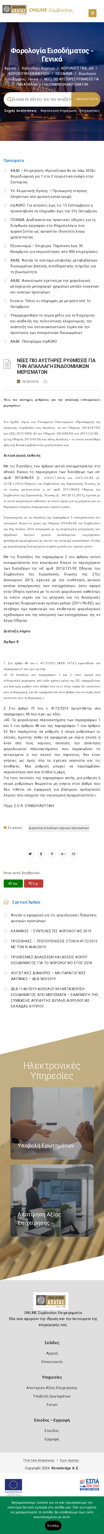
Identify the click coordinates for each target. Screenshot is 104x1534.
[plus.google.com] (63, 854)
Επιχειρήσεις (90, 110)
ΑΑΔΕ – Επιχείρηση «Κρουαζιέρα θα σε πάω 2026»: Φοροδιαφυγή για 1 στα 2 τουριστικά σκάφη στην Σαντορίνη (53, 176)
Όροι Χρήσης (69, 1460)
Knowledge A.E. (65, 1468)
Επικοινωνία (52, 1362)
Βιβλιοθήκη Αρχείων (38, 68)
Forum (52, 1405)
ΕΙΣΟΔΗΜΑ (64, 74)
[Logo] (52, 1303)
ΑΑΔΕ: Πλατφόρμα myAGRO (33, 341)
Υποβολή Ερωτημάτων (52, 1396)
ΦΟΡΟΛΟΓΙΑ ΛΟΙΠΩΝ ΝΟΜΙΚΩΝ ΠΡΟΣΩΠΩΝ (59, 828)
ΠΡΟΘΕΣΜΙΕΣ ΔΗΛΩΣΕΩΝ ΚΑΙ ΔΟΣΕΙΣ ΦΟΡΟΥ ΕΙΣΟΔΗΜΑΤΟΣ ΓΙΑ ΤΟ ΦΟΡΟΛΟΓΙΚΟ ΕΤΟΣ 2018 (51, 960)
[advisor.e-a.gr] (73, 854)
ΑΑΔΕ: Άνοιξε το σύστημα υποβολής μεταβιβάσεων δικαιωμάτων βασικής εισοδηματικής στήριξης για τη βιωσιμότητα (53, 266)
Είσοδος (52, 1431)
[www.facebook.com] (41, 854)
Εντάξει (53, 1525)
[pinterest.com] (52, 854)
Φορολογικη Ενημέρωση (58, 110)
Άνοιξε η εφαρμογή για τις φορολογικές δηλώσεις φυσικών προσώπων (54, 918)
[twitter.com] (30, 854)
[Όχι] (98, 1517)
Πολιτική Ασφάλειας (38, 1460)
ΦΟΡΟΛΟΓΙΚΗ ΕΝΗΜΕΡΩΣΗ (28, 74)
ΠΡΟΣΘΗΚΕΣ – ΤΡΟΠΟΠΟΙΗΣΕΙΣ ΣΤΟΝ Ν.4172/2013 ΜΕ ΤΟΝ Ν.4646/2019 (54, 944)
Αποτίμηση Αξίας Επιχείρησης (51, 1388)
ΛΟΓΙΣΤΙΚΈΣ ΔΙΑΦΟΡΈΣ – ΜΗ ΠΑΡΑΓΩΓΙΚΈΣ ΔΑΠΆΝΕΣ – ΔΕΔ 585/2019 (48, 976)
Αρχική (10, 68)
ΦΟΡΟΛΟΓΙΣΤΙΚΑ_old (77, 68)
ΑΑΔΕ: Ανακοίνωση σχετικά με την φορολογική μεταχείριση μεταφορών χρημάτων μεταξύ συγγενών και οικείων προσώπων (54, 286)
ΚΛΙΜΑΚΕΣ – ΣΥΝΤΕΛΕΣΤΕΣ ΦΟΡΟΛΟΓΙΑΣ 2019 (51, 931)
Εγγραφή (52, 1439)
